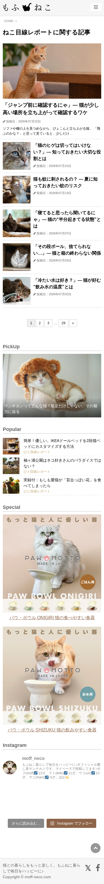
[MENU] (95, 7)
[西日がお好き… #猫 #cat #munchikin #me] (89, 793)
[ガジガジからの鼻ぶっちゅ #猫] (40, 793)
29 (63, 323)
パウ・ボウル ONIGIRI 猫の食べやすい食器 (52, 617)
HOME (8, 21)
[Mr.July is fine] (65, 807)
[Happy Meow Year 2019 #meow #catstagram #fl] (15, 807)
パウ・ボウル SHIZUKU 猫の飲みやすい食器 (52, 730)
